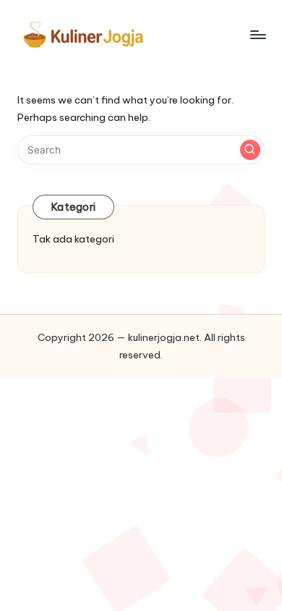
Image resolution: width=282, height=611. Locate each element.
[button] (250, 150)
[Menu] (257, 34)
